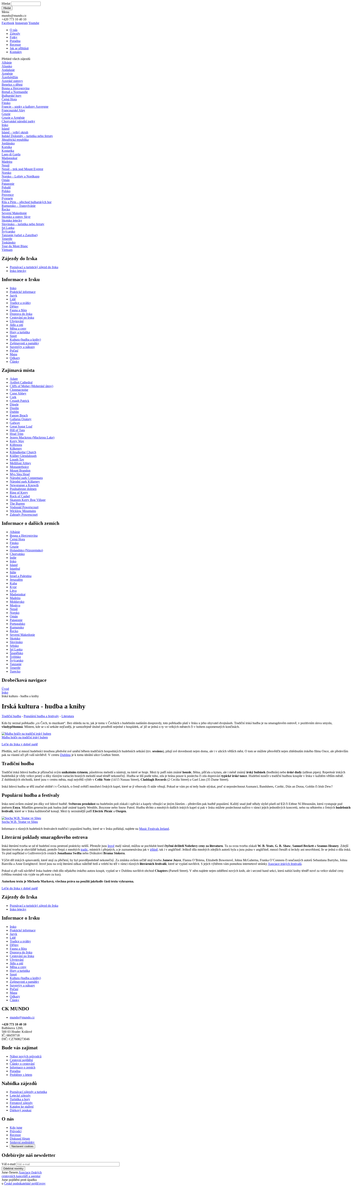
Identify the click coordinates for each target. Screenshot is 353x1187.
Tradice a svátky (20, 303)
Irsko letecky (18, 271)
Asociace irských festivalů (285, 864)
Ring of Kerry (19, 492)
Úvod (5, 688)
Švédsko (15, 656)
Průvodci (15, 1131)
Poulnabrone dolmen (23, 489)
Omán (6, 180)
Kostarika (8, 150)
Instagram (21, 23)
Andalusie (8, 70)
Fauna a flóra (18, 310)
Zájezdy (15, 33)
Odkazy (15, 358)
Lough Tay (17, 459)
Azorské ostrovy (12, 81)
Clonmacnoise (19, 389)
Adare (14, 378)
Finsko (6, 103)
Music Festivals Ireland (154, 828)
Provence (8, 194)
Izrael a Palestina (20, 576)
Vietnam (7, 250)
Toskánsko (9, 242)
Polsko (6, 191)
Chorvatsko (17, 554)
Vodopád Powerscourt (24, 507)
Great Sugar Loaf (21, 426)
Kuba (13, 583)
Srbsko (14, 645)
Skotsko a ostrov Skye (16, 216)
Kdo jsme (16, 1127)
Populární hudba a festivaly (41, 716)
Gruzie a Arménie (13, 117)
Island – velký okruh (15, 132)
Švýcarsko (8, 231)
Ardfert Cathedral (21, 382)
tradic (84, 849)
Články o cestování (22, 1063)
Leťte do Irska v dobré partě (20, 744)
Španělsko (16, 653)
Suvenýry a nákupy (22, 347)
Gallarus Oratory (20, 419)
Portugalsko (17, 623)
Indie (13, 557)
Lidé (13, 299)
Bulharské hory (11, 95)
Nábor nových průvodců (25, 1056)
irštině (154, 849)
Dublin (14, 411)
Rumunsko (17, 627)
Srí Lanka (8, 227)
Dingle (14, 404)
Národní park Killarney (25, 481)
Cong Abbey (18, 393)
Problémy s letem (21, 1074)
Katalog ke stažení (22, 1106)
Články (14, 361)
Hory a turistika (20, 332)
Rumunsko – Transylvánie (19, 205)
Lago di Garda (11, 154)
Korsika (7, 147)
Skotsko (15, 638)
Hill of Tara (17, 430)
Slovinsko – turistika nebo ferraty (23, 224)
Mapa (13, 354)
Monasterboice (19, 467)
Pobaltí (6, 187)
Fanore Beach (19, 415)
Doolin (14, 408)
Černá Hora (9, 99)
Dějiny (14, 306)
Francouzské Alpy (13, 110)
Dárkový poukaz (20, 1110)
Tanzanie (15, 664)
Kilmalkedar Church (23, 452)
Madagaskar (9, 158)
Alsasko (7, 66)
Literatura (67, 716)
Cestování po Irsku (22, 317)
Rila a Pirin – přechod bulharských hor (26, 202)
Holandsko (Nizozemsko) (26, 550)
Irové (111, 846)
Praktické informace (23, 292)
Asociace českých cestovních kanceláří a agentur (22, 1174)
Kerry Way (17, 441)
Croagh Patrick (19, 400)
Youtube (33, 23)
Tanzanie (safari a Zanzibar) (20, 235)
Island (5, 128)
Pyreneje (7, 198)
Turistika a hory (20, 1099)
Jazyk (13, 295)
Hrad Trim (16, 434)
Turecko (15, 671)
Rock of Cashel (20, 496)
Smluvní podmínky (22, 1142)
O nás (13, 30)
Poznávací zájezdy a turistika (28, 1092)
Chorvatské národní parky (18, 121)
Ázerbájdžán (10, 77)
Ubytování (16, 321)
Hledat (6, 3)
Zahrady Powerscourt (24, 514)
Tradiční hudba (11, 716)
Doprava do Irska (21, 314)
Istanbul (15, 568)
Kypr (13, 587)
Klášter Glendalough (23, 456)
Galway (15, 422)
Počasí (14, 350)
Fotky (13, 37)
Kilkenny (16, 448)
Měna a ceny (18, 328)
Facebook (8, 23)
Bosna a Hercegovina (15, 88)
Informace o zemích (22, 1067)
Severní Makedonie (14, 213)
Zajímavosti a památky (24, 343)
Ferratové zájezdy (21, 1103)
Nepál (5, 165)
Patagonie (8, 183)
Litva (13, 590)
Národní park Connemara (26, 478)
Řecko (6, 209)
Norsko (6, 172)
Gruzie (6, 114)
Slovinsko (16, 642)
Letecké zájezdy (20, 1095)
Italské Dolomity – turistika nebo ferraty (27, 136)
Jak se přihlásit (19, 48)
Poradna (15, 41)
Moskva (15, 605)
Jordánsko (8, 143)
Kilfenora (16, 445)
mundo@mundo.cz (22, 1017)
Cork (13, 397)
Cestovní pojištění (21, 1060)
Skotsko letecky (12, 220)
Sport (13, 336)
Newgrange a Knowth (24, 485)
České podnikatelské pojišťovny (25, 1183)
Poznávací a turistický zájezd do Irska (34, 267)
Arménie (7, 73)
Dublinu (65, 755)
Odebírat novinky (13, 1168)
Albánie (7, 62)
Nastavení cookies (22, 1146)
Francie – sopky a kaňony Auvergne (25, 106)
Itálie (13, 572)
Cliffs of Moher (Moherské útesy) (31, 386)
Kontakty (16, 52)
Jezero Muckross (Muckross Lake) (32, 437)
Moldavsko (17, 601)
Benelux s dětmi (12, 84)
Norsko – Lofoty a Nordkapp (20, 176)
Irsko (5, 125)
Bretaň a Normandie (15, 92)
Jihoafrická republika (15, 139)
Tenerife (7, 239)
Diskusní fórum (20, 1138)
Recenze (15, 44)
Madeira (7, 161)
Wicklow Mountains (23, 511)
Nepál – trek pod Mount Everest (22, 169)
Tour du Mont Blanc (15, 246)
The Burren (17, 503)
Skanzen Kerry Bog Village (28, 500)
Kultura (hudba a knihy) (25, 339)
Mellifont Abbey (20, 463)
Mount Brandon (20, 470)
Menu (5, 12)
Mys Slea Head (20, 474)
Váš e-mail (9, 1164)
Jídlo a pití (16, 325)
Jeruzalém (16, 579)
